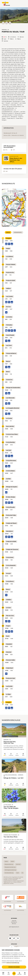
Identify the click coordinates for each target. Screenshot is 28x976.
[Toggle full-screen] (4, 197)
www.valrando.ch (25, 204)
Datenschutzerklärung (12, 962)
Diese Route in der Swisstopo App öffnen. (16, 160)
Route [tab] (8, 232)
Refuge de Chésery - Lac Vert (13, 778)
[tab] (25, 21)
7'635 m (11, 39)
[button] (14, 15)
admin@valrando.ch (14, 926)
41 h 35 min (13, 37)
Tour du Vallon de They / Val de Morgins (11, 807)
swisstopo (25, 210)
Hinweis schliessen (14, 967)
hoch (5, 39)
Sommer (6, 41)
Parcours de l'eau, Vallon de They (10, 742)
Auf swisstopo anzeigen (16, 191)
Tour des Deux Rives (10, 837)
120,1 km (22, 37)
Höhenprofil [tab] (18, 232)
